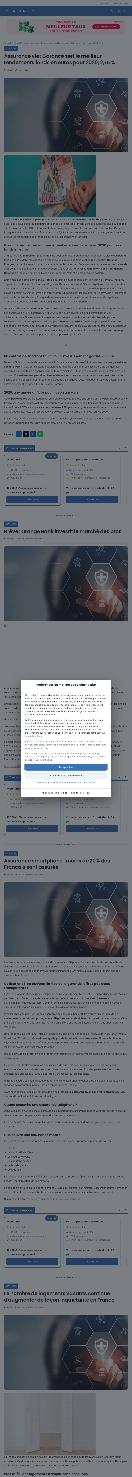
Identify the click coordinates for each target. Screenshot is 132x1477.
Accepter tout (66, 767)
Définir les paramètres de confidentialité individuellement (66, 782)
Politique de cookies (80, 793)
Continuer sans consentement (66, 775)
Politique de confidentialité (54, 793)
